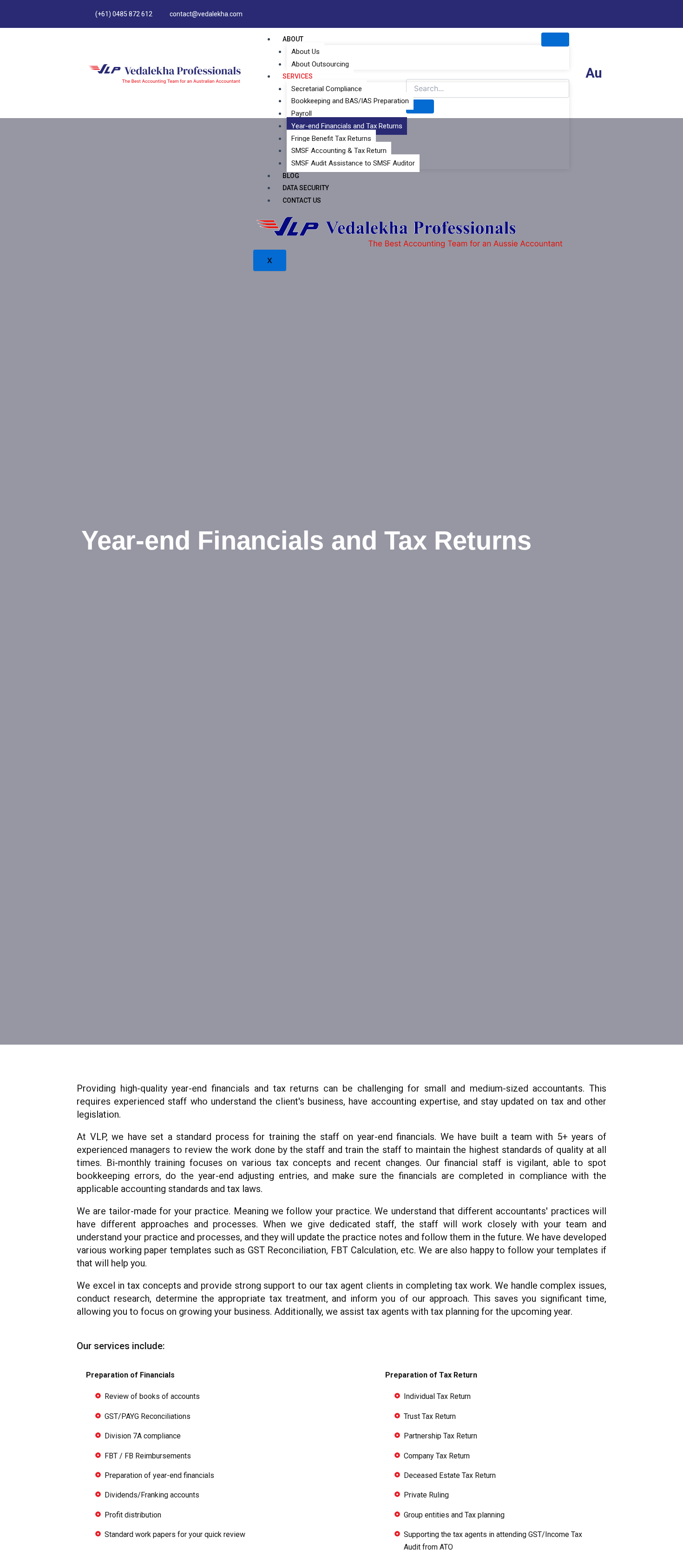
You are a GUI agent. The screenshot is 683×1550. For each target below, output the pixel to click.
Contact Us (301, 200)
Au (593, 73)
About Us (305, 51)
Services (297, 76)
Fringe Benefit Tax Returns (331, 138)
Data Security (305, 188)
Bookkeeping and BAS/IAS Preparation (350, 101)
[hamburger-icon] (555, 39)
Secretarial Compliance (326, 89)
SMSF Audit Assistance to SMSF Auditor (353, 163)
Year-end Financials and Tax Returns (346, 126)
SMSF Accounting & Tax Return (339, 150)
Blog (290, 175)
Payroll (301, 113)
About (292, 39)
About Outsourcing (320, 64)
